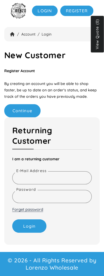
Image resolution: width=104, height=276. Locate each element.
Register (77, 10)
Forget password (27, 209)
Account (28, 34)
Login (45, 10)
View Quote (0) (97, 34)
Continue (22, 110)
